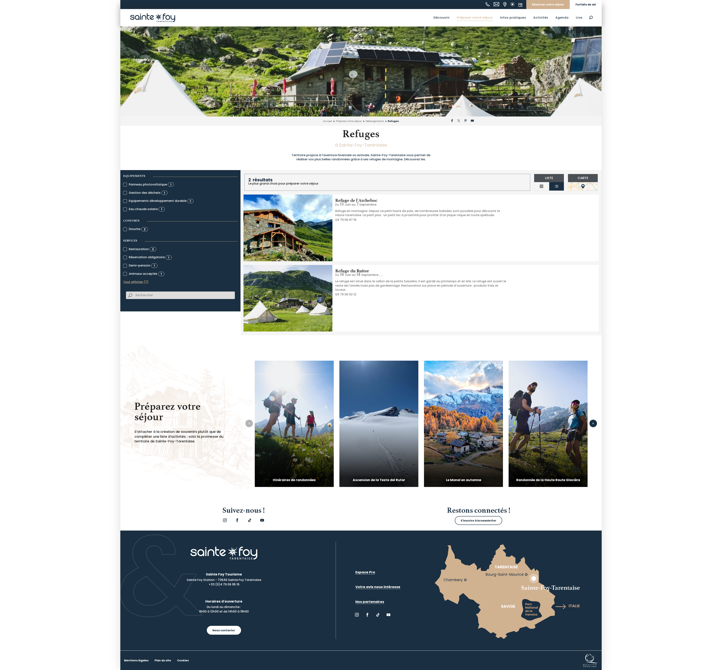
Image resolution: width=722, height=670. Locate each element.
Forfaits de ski (586, 4)
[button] (591, 17)
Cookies (183, 660)
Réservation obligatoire (149, 257)
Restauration (141, 249)
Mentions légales (136, 660)
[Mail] (496, 4)
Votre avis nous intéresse (377, 586)
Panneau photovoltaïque (150, 184)
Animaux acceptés (145, 274)
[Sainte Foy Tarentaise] (152, 17)
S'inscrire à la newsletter (478, 520)
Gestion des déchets (147, 193)
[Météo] (512, 4)
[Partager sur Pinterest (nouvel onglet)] (465, 121)
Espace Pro (365, 572)
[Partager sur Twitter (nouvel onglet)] (458, 121)
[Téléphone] (487, 4)
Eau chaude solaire (145, 209)
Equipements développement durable (160, 201)
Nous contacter (223, 630)
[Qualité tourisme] (590, 660)
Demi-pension (142, 265)
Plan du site (163, 660)
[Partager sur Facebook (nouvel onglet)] (452, 121)
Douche (137, 229)
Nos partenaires (369, 601)
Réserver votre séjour (548, 4)
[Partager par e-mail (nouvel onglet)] (472, 121)
